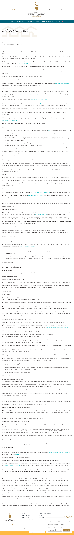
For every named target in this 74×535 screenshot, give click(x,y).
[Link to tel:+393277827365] (49, 9)
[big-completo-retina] (36, 2)
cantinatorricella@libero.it (41, 214)
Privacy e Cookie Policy (57, 527)
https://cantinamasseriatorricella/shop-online (28, 94)
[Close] (70, 518)
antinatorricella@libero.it (21, 454)
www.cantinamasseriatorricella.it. (10, 120)
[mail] (14, 9)
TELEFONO (53, 9)
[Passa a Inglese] (62, 21)
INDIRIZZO (64, 9)
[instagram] (12, 9)
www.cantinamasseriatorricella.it (26, 63)
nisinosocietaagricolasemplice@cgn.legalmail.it (57, 327)
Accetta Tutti (66, 530)
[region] (59, 525)
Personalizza (51, 530)
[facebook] (10, 9)
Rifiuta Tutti (59, 530)
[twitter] (9, 524)
